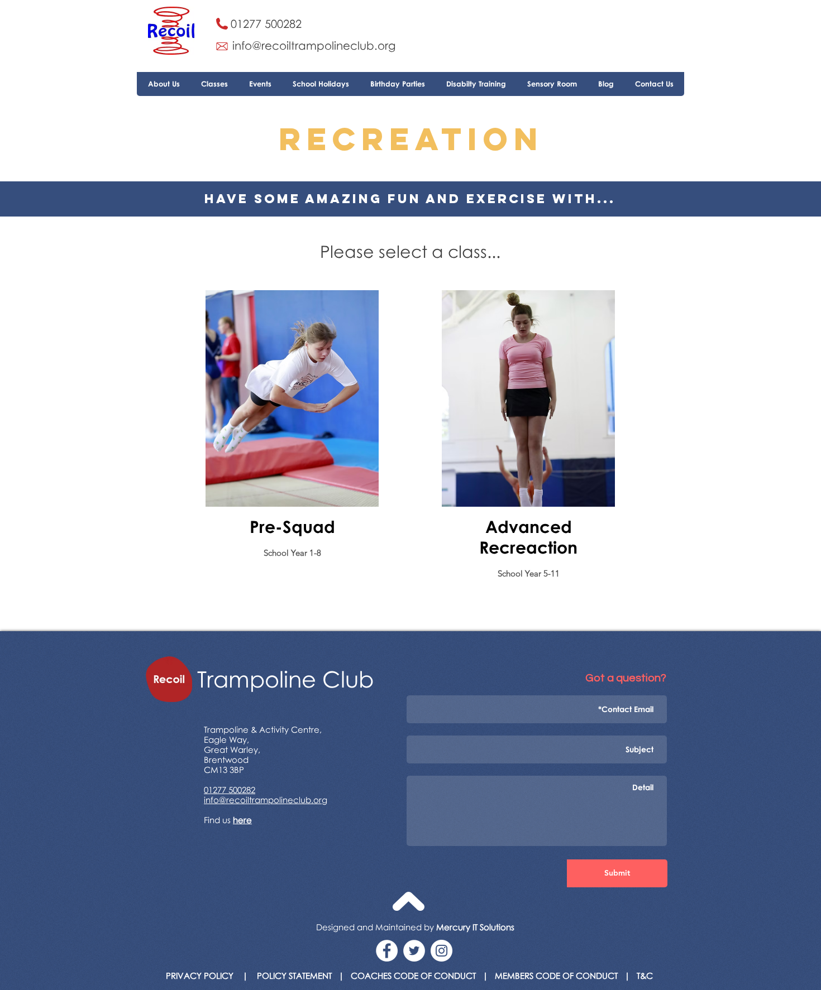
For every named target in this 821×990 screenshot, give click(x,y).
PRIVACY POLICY (199, 975)
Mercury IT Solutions (475, 927)
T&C (645, 975)
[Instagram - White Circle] (441, 951)
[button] (214, 84)
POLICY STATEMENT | (304, 975)
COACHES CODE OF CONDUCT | (419, 975)
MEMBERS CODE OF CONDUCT (556, 975)
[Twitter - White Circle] (414, 951)
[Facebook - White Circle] (387, 951)
